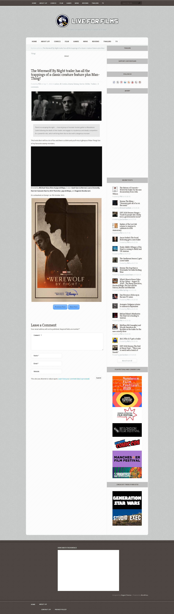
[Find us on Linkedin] (125, 82)
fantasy (76, 84)
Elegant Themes (126, 595)
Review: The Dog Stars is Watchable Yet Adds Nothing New (130, 270)
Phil (39, 84)
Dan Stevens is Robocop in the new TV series (129, 296)
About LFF (43, 3)
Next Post (74, 307)
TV (103, 3)
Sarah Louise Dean (126, 275)
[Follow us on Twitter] (117, 82)
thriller (87, 84)
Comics (53, 3)
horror (82, 84)
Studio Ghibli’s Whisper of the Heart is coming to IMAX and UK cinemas (131, 249)
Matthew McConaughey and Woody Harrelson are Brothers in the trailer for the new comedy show (126, 328)
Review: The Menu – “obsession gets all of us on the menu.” (130, 203)
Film (61, 3)
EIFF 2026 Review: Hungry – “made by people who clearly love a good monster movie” (130, 214)
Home (34, 3)
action (39, 48)
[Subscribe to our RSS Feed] (128, 82)
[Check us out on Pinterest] (121, 82)
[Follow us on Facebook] (114, 82)
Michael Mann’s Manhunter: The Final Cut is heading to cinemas (130, 315)
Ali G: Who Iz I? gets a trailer (130, 338)
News (77, 3)
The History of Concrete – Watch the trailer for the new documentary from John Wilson (126, 190)
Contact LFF (46, 609)
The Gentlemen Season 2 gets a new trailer (131, 259)
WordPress (144, 595)
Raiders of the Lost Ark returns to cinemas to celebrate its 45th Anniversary (124, 227)
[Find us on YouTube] (132, 82)
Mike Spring (124, 290)
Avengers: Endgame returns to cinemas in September (130, 305)
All (60, 84)
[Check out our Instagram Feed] (139, 82)
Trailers (95, 3)
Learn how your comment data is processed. (74, 379)
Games (68, 3)
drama (70, 84)
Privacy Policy (60, 609)
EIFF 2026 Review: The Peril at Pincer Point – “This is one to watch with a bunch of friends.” (126, 349)
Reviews (85, 3)
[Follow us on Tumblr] (136, 82)
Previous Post (60, 307)
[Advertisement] (66, 61)
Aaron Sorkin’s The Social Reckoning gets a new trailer (130, 238)
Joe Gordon (124, 219)
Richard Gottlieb (125, 208)
